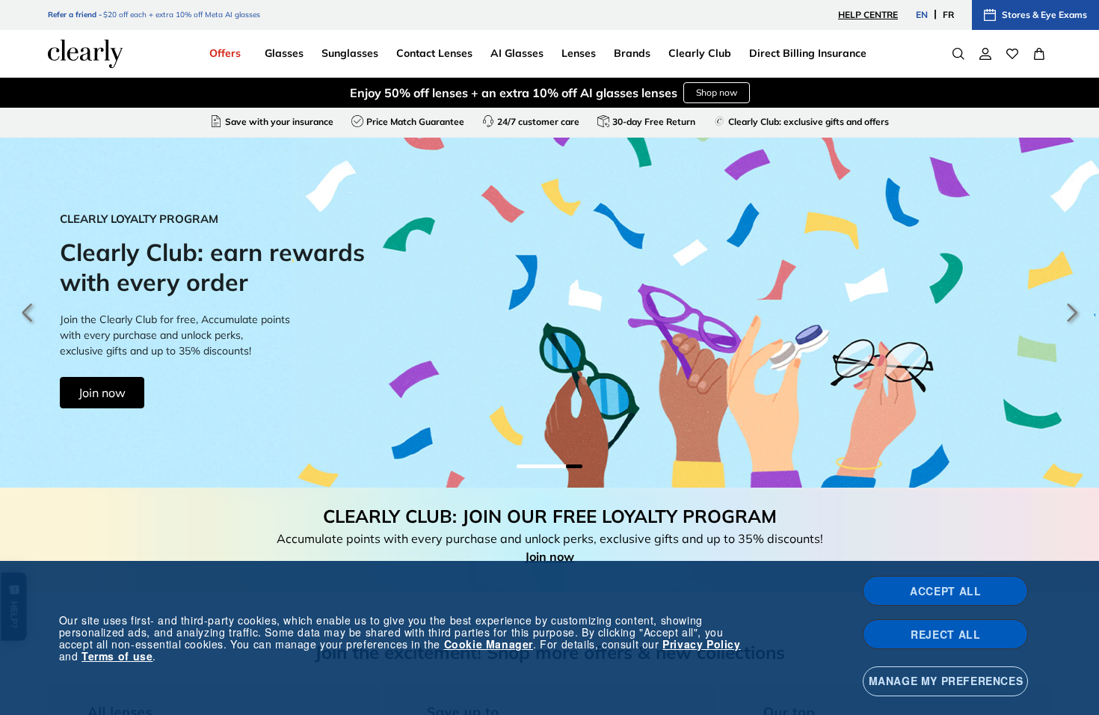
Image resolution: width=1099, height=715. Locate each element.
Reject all (945, 634)
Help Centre (868, 14)
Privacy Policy (701, 643)
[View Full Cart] (1039, 54)
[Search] (958, 54)
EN (922, 14)
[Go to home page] (85, 54)
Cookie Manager (488, 643)
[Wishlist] (1012, 54)
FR (948, 14)
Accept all (945, 590)
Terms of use (117, 655)
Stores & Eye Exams (1044, 14)
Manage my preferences (946, 680)
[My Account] (985, 54)
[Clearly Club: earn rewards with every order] (549, 313)
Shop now (716, 92)
